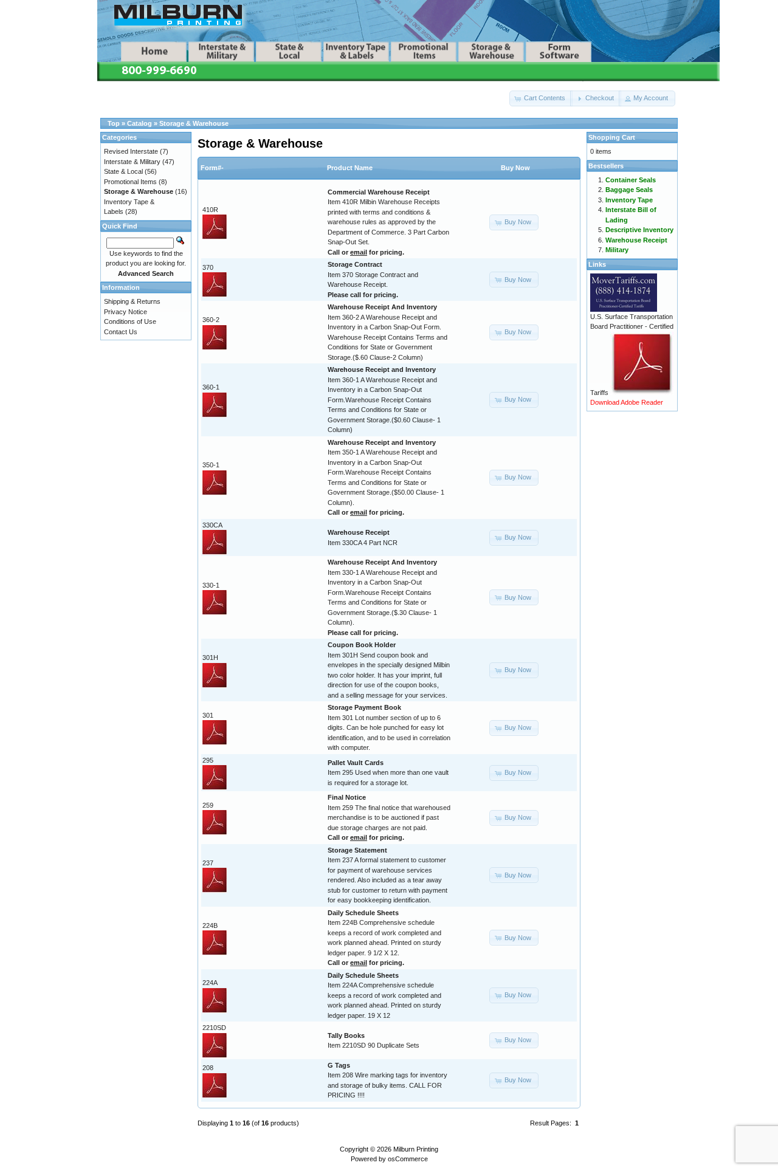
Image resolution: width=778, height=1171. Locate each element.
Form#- (212, 167)
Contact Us (120, 331)
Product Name (350, 167)
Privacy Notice (125, 311)
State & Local (123, 171)
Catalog (139, 123)
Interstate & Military (132, 161)
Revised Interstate (131, 151)
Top (114, 123)
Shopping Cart (611, 137)
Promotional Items (130, 181)
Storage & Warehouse (194, 123)
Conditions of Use (130, 321)
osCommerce (408, 1158)
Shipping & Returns (132, 301)
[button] (541, 98)
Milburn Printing (415, 1149)
